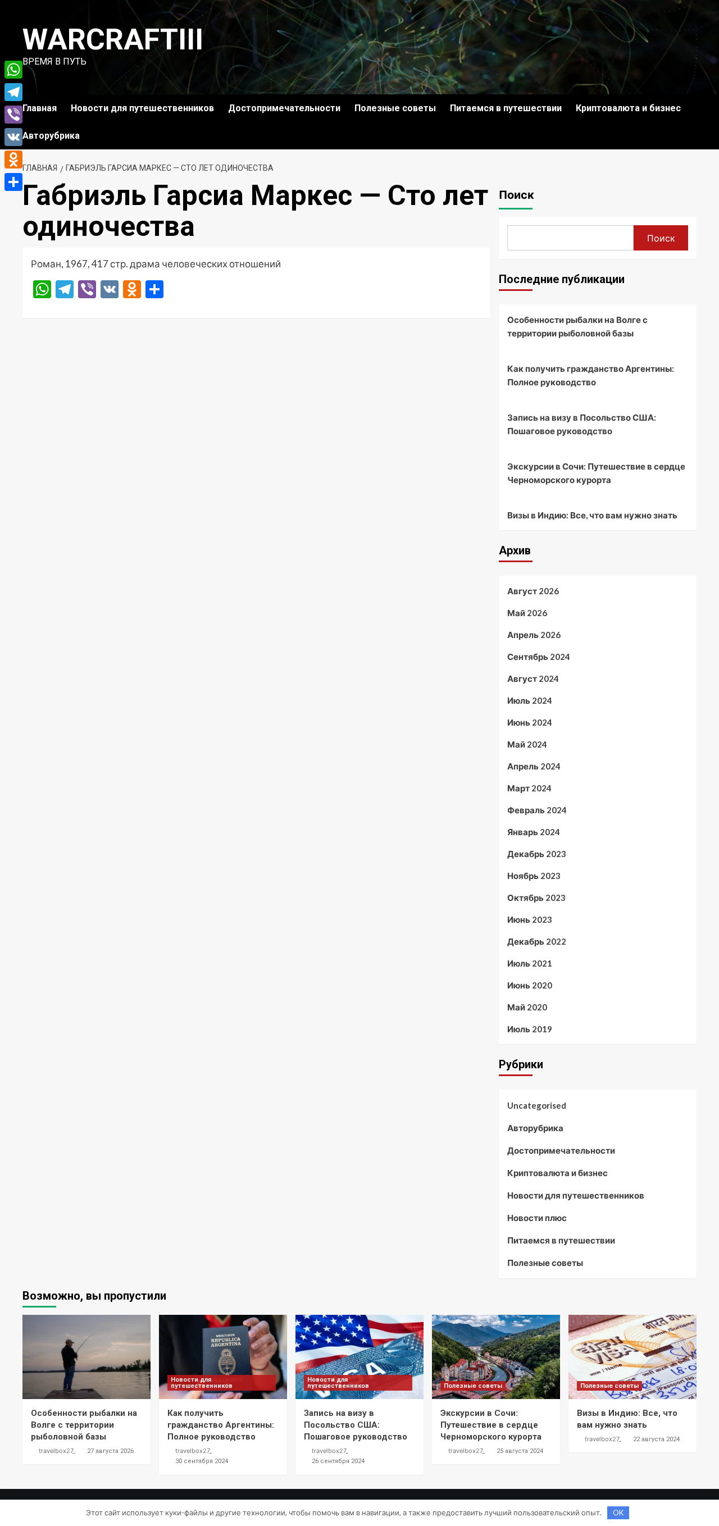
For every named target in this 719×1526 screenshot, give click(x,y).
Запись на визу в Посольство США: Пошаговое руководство (581, 424)
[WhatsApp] (13, 69)
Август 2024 (533, 678)
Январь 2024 (533, 832)
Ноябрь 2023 (534, 876)
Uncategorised (536, 1105)
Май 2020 (527, 1007)
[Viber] (13, 114)
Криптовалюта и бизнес (628, 108)
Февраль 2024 (537, 810)
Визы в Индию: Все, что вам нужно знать (592, 515)
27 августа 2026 (110, 1451)
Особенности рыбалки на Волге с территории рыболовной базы (577, 326)
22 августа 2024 (656, 1439)
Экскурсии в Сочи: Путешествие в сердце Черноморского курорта (596, 473)
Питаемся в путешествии (506, 108)
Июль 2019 (529, 1029)
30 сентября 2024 (201, 1461)
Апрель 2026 (534, 635)
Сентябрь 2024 (538, 657)
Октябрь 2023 (536, 897)
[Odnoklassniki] (13, 159)
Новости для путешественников (142, 108)
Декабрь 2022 (536, 941)
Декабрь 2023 (536, 854)
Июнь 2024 (529, 722)
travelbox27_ (57, 1451)
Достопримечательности (284, 108)
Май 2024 (527, 744)
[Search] (689, 108)
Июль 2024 (529, 700)
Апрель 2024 (534, 766)
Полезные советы (395, 108)
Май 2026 (527, 613)
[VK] (13, 137)
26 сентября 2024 (338, 1461)
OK (618, 1512)
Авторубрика (51, 135)
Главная (39, 108)
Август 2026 (533, 591)
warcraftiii (112, 39)
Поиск (516, 195)
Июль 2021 (529, 963)
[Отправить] (13, 182)
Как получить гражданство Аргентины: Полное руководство (590, 375)
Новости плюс (537, 1218)
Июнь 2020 (529, 985)
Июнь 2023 (529, 919)
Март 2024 (529, 788)
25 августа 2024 (520, 1451)
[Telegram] (13, 92)
